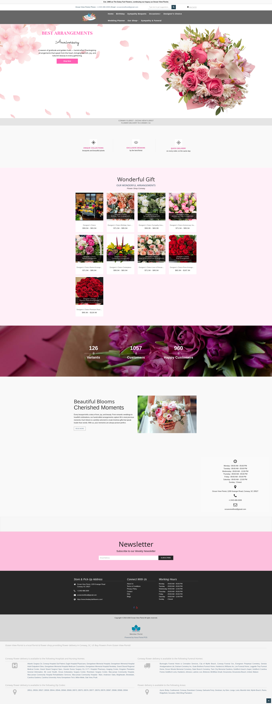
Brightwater (121, 675)
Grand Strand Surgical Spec (51, 669)
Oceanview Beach (239, 672)
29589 (119, 690)
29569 (69, 690)
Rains (264, 690)
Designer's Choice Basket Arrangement (89, 267)
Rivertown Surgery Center (97, 672)
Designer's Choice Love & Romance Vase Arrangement (151, 267)
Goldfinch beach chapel (242, 669)
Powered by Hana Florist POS (136, 637)
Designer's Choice (173, 14)
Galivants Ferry (208, 690)
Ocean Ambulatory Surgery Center (72, 672)
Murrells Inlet (245, 690)
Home (111, 14)
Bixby (167, 690)
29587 (108, 690)
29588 (114, 690)
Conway (183, 690)
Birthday (120, 14)
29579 (103, 690)
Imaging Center (112, 669)
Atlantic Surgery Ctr (34, 664)
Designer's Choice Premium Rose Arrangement (89, 309)
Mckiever (206, 672)
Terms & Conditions (134, 586)
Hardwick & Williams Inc (225, 666)
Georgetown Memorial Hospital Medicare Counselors (65, 666)
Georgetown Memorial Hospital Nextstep (101, 666)
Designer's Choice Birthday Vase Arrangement (120, 225)
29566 (125, 690)
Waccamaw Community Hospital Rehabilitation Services (49, 675)
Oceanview (227, 672)
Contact (129, 591)
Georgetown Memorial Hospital (98, 664)
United (249, 672)
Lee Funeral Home (242, 666)
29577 (91, 690)
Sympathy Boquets (136, 14)
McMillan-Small (216, 672)
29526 (35, 690)
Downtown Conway (194, 690)
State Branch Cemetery (201, 669)
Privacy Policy (132, 589)
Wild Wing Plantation (184, 693)
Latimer (195, 672)
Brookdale (130, 675)
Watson (255, 672)
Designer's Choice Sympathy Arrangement (151, 225)
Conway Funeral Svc (225, 664)
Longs (232, 690)
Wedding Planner (116, 21)
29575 (80, 690)
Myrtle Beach (256, 690)
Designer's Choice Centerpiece (120, 267)
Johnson (189, 672)
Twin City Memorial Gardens (221, 669)
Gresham (218, 690)
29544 (52, 690)
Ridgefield (163, 693)
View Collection (67, 61)
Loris (237, 690)
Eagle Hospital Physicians (76, 664)
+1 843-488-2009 (103, 7)
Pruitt (95, 677)
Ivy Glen (226, 690)
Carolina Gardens (34, 677)
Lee (200, 672)
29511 (29, 690)
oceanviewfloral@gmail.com (127, 7)
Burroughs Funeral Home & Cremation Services (179, 664)
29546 (57, 690)
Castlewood (174, 690)
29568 (63, 690)
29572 (74, 690)
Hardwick (181, 672)
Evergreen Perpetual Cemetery (247, 664)
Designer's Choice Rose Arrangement (183, 267)
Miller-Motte (80, 677)
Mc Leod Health (50, 672)
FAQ (128, 594)
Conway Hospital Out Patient (54, 664)
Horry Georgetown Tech (66, 677)
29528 (46, 690)
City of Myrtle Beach (207, 664)
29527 (41, 690)
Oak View (88, 677)
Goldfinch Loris (171, 672)
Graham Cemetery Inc (183, 666)
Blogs (129, 596)
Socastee (171, 693)
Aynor (162, 690)
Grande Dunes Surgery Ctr (73, 669)
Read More (80, 428)
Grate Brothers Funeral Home (204, 666)
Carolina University (49, 677)
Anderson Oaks (109, 675)
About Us (130, 584)
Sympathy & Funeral (151, 21)
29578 (97, 690)
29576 (86, 690)
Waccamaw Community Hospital (121, 672)
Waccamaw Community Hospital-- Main (87, 675)
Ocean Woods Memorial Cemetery (178, 669)
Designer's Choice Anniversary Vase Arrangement (183, 225)
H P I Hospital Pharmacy (95, 669)
